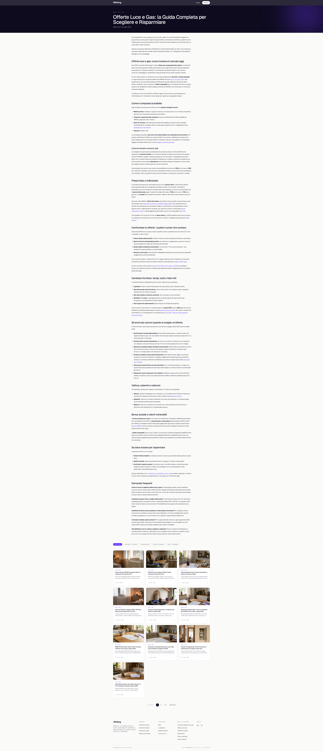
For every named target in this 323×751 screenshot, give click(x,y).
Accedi (198, 2)
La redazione (161, 728)
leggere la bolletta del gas (165, 142)
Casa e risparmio (181, 739)
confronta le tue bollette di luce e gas (160, 473)
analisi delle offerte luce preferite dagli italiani (157, 204)
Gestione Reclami (163, 730)
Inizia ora (206, 2)
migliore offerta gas (180, 262)
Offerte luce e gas (182, 728)
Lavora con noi (162, 733)
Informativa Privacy (144, 725)
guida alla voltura (176, 396)
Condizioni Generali (144, 728)
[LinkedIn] (198, 725)
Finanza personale (182, 736)
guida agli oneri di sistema (142, 127)
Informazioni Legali (144, 730)
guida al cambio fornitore (167, 310)
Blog (114, 12)
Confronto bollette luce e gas (185, 725)
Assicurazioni (145, 544)
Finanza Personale (158, 544)
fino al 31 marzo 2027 (177, 79)
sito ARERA (137, 426)
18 (165, 705)
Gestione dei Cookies (144, 733)
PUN (183, 211)
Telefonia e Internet (131, 544)
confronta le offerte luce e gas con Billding (166, 266)
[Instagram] (201, 725)
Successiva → (173, 705)
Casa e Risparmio (173, 544)
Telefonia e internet (182, 730)
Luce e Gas (117, 544)
